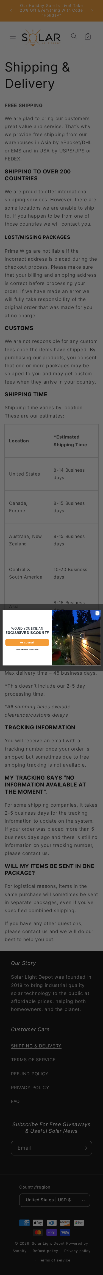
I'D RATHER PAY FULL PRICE (27, 649)
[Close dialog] (97, 613)
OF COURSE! (27, 642)
